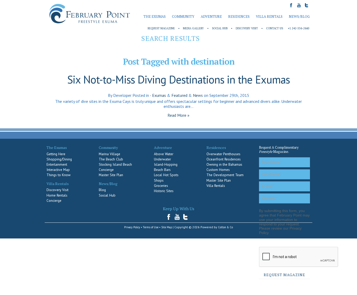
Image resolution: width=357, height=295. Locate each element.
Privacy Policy (132, 227)
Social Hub (220, 28)
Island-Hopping (165, 164)
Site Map (166, 227)
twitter (186, 217)
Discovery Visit (247, 28)
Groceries (161, 185)
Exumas (159, 95)
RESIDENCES (239, 16)
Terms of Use (150, 227)
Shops (159, 180)
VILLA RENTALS (269, 16)
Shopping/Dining (59, 159)
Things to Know (59, 174)
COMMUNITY (183, 16)
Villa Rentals (215, 185)
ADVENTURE (211, 16)
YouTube (177, 217)
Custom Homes (218, 169)
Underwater (162, 159)
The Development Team (225, 174)
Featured (179, 95)
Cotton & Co (225, 227)
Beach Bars (162, 169)
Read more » (178, 115)
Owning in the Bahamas (224, 164)
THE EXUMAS (154, 16)
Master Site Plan (111, 174)
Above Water (163, 154)
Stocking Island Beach (115, 164)
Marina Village (109, 154)
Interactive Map (58, 169)
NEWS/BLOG (299, 16)
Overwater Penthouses (223, 154)
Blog (102, 189)
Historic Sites (164, 190)
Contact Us (274, 28)
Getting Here (56, 154)
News (198, 95)
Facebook (170, 217)
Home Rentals (57, 195)
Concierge (54, 200)
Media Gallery (193, 28)
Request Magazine (161, 28)
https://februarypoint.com (89, 14)
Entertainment (57, 164)
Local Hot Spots (166, 174)
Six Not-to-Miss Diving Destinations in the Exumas (178, 79)
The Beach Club (111, 159)
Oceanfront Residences (223, 159)
